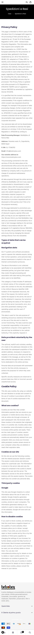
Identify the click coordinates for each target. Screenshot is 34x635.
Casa (9, 14)
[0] (21, 632)
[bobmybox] (17, 2)
